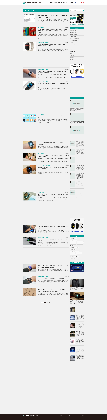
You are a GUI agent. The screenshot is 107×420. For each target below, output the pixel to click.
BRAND (71, 2)
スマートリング (73, 258)
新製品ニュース (72, 51)
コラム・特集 (72, 55)
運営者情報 (82, 415)
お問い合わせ (72, 59)
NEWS (51, 2)
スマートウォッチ (74, 251)
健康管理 (72, 243)
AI (71, 245)
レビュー (79, 243)
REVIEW (55, 2)
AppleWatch (66, 2)
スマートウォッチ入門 (73, 36)
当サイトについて (63, 415)
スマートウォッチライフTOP (27, 5)
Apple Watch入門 (73, 30)
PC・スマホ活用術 (73, 44)
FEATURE (60, 2)
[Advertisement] (46, 60)
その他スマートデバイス (74, 49)
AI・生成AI (71, 42)
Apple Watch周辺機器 (73, 34)
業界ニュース (73, 240)
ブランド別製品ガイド (73, 40)
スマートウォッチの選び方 (74, 38)
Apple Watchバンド (74, 247)
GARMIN (72, 249)
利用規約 (70, 415)
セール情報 (72, 57)
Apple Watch (73, 238)
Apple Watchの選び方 (73, 32)
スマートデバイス (74, 256)
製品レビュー (72, 53)
